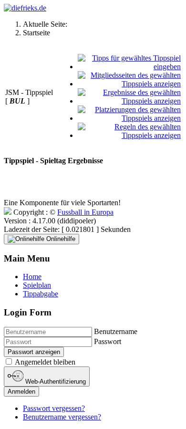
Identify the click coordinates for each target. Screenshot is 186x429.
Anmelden (21, 391)
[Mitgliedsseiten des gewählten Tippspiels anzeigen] (129, 84)
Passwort (107, 341)
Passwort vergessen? (54, 408)
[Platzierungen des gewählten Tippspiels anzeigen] (129, 118)
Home (32, 276)
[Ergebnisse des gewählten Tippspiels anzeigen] (129, 101)
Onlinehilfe (59, 238)
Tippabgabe (40, 294)
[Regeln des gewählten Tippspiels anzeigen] (129, 135)
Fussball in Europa (85, 212)
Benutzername (115, 331)
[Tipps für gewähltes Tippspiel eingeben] (129, 67)
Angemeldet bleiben (45, 362)
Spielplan (37, 285)
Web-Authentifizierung (54, 381)
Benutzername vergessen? (62, 417)
